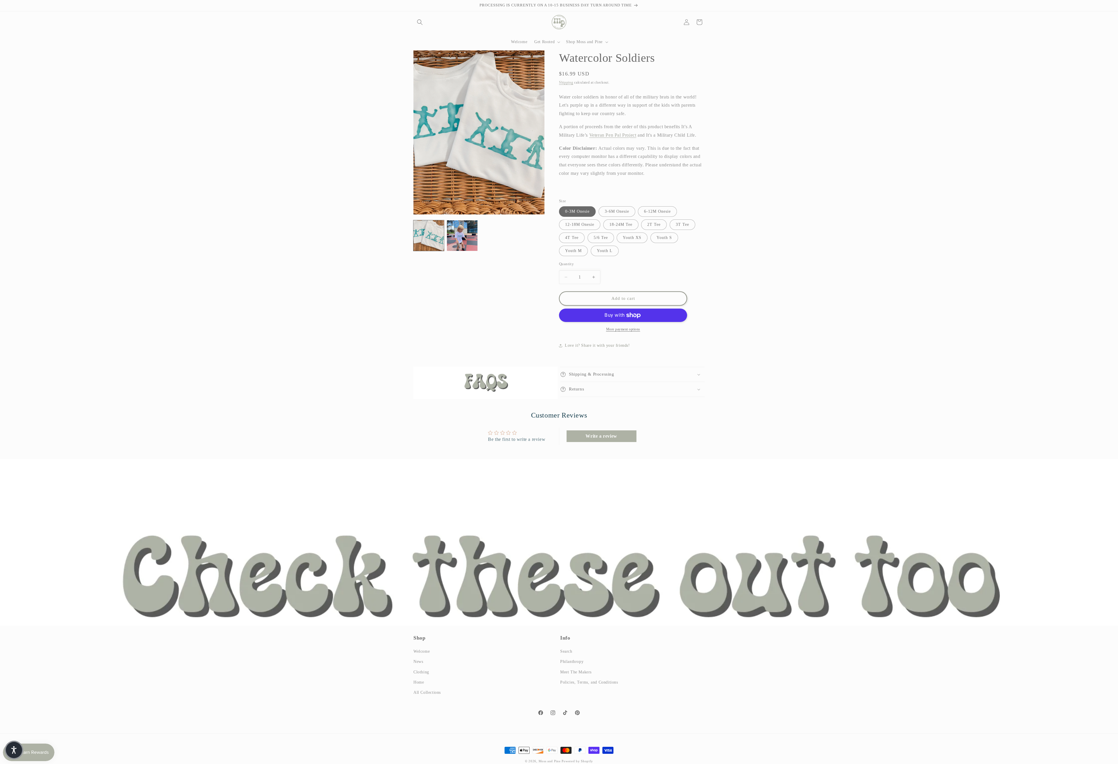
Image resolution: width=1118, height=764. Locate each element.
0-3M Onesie (577, 211)
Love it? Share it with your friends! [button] (597, 345)
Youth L (605, 251)
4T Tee (572, 237)
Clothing (421, 672)
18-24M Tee (620, 224)
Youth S (664, 237)
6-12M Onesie (657, 211)
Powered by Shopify (577, 761)
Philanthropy (571, 662)
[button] (419, 22)
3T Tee (682, 224)
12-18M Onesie (579, 224)
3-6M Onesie (617, 211)
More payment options (623, 329)
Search (566, 651)
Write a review (601, 436)
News (418, 662)
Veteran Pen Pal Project (612, 135)
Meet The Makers (576, 672)
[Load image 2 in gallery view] (462, 235)
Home (418, 682)
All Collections (427, 692)
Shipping (566, 82)
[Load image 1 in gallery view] (428, 235)
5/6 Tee (601, 237)
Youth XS (632, 237)
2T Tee (654, 224)
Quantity (566, 264)
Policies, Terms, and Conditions (589, 682)
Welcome (421, 651)
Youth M (573, 251)
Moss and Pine (550, 761)
